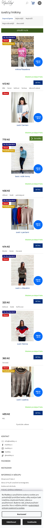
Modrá (4, 251)
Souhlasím (32, 522)
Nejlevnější (19, 18)
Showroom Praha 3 (8, 479)
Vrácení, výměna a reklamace (11, 490)
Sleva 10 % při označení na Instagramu (15, 483)
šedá (11, 195)
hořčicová (19, 307)
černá (9, 88)
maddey (8, 452)
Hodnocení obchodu (8, 486)
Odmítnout (11, 522)
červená (19, 251)
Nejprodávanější (8, 23)
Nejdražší (29, 18)
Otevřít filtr (22, 30)
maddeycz (8, 445)
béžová (16, 88)
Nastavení (21, 514)
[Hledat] (27, 3)
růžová (4, 195)
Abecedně (20, 23)
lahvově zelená (34, 88)
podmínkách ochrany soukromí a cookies (20, 506)
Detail (38, 83)
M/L (3, 418)
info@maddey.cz (11, 441)
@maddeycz (9, 455)
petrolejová (20, 195)
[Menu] (39, 3)
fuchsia (24, 88)
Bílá (3, 88)
